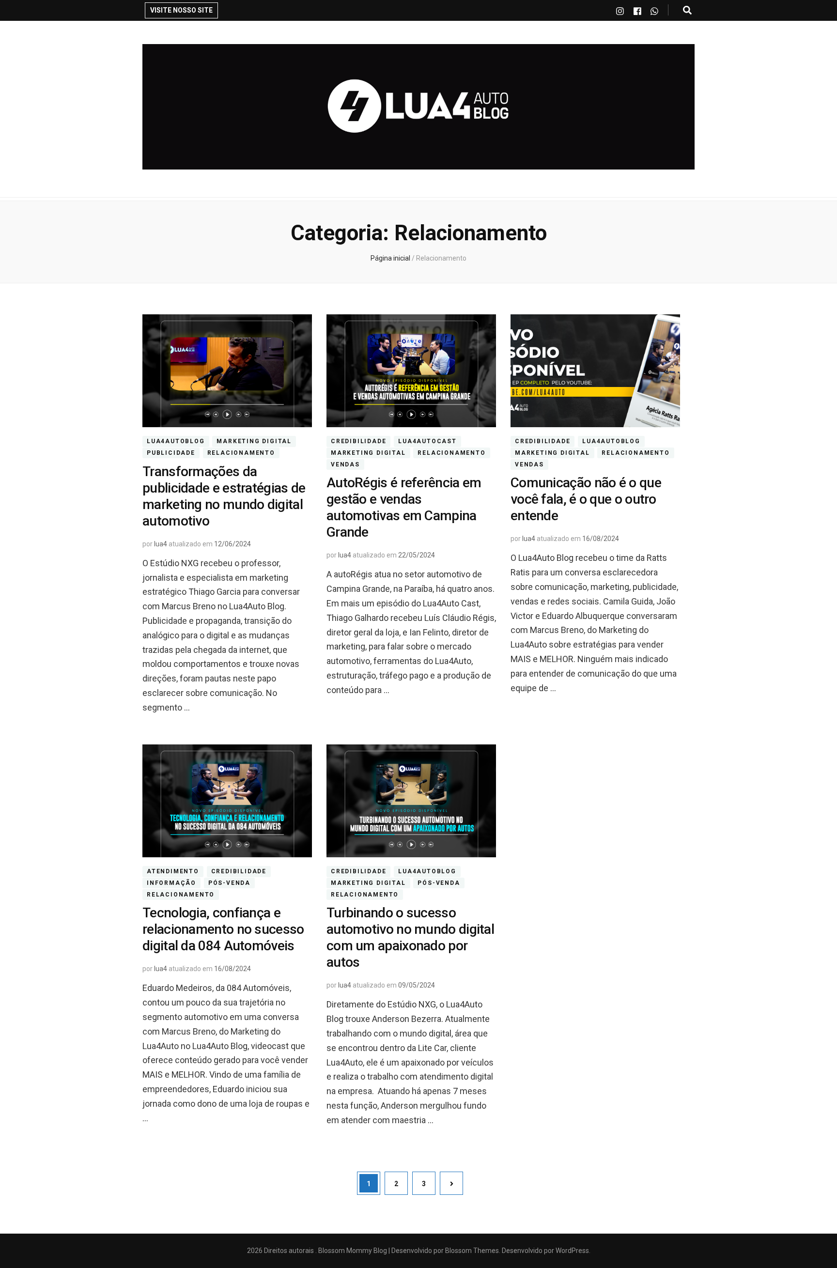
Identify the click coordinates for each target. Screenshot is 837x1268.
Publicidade (171, 452)
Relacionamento (241, 452)
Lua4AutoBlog (176, 441)
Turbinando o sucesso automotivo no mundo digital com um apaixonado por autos (410, 937)
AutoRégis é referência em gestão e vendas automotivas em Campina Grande (403, 507)
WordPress (572, 1250)
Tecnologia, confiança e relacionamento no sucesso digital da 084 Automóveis (223, 929)
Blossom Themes (471, 1250)
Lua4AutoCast (427, 441)
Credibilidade (358, 441)
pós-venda (229, 883)
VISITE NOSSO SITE (181, 10)
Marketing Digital (254, 441)
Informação (171, 883)
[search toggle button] (687, 10)
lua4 (160, 544)
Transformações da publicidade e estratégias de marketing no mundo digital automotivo (223, 496)
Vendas (345, 464)
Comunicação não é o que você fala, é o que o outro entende (586, 499)
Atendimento (173, 871)
